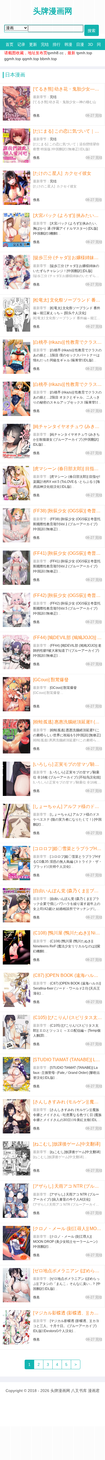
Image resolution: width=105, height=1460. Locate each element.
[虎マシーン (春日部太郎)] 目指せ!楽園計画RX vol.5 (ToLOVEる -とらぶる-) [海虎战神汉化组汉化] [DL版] (67, 468)
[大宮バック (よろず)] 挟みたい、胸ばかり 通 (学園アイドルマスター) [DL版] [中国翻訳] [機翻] (67, 215)
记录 (21, 44)
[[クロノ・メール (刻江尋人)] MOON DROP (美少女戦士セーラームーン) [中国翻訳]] (16, 1243)
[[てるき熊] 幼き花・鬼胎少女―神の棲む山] (16, 103)
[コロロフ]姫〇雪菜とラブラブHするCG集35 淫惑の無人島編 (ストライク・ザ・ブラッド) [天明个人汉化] (67, 848)
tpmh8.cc (55, 53)
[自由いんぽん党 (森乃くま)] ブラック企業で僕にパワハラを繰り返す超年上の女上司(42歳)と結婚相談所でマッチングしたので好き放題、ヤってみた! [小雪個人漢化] (67, 890)
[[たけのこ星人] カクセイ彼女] (16, 188)
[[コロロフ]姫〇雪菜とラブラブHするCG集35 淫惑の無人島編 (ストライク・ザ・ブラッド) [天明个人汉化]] (16, 863)
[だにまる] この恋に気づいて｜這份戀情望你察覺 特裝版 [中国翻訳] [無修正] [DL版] (67, 131)
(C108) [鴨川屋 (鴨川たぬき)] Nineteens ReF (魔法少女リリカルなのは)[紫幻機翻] (67, 933)
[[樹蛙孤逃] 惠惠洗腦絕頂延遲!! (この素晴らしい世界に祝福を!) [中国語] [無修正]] (16, 736)
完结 (45, 44)
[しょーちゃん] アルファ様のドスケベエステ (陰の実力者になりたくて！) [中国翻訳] (67, 806)
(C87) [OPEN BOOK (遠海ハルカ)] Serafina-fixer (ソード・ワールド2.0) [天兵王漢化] (67, 975)
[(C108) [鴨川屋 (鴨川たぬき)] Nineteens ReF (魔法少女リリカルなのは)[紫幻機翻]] (16, 947)
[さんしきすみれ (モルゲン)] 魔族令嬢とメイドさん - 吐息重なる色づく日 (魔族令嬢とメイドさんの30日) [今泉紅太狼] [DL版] (67, 1101)
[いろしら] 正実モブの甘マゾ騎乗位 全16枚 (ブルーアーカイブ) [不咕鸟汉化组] (67, 764)
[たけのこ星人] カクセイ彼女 (62, 173)
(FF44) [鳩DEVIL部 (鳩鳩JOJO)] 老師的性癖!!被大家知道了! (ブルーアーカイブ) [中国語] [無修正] (67, 637)
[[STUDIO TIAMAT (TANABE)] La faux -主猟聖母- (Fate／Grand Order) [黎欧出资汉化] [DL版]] (16, 1074)
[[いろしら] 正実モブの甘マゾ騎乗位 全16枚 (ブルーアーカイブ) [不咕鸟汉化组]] (16, 779)
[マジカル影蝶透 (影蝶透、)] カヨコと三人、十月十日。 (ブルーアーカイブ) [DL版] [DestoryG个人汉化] (67, 1312)
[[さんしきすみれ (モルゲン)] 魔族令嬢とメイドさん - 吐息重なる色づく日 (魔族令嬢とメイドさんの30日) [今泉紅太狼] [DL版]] (16, 1116)
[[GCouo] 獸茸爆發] (16, 694)
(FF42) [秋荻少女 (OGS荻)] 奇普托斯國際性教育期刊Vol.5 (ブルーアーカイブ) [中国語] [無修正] (67, 595)
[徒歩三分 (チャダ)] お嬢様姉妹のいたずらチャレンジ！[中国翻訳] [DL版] (67, 257)
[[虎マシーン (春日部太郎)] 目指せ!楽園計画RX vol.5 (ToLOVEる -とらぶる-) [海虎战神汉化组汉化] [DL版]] (16, 483)
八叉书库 (79, 1390)
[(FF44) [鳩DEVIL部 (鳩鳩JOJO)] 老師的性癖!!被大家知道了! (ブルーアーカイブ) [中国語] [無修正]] (16, 652)
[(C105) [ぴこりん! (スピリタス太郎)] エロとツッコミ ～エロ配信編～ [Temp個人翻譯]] (16, 1032)
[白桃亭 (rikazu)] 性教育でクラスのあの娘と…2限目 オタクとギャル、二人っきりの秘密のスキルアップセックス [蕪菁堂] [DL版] (67, 384)
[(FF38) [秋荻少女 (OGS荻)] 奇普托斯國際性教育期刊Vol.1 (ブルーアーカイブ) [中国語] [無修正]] (16, 525)
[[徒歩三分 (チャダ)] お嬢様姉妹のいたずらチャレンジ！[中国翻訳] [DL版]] (16, 272)
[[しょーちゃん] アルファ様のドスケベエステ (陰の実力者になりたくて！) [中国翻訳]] (16, 821)
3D (90, 44)
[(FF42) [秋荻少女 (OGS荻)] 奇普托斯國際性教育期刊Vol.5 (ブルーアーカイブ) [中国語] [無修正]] (16, 610)
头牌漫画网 (60, 1390)
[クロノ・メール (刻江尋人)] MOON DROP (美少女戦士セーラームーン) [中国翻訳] (67, 1228)
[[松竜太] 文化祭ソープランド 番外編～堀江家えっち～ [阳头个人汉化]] (16, 314)
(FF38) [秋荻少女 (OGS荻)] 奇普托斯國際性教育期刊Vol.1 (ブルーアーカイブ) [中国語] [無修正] (67, 510)
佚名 (36, 115)
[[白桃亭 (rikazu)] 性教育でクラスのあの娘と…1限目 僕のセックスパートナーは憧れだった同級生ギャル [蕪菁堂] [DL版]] (16, 356)
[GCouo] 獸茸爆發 (51, 679)
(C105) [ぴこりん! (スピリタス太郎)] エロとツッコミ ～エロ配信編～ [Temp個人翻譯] (67, 1017)
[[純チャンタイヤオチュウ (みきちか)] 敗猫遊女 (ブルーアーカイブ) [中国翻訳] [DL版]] (16, 441)
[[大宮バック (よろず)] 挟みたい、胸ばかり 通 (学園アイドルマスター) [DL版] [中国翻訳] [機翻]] (16, 230)
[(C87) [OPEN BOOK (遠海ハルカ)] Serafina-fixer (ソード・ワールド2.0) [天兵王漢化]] (16, 990)
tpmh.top (84, 53)
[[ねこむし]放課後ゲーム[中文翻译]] (16, 1158)
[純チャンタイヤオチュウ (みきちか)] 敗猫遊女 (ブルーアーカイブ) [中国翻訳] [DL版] (67, 426)
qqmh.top (30, 58)
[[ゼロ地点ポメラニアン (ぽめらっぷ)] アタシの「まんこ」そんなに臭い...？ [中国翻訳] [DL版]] (16, 1285)
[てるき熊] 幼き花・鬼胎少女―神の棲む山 (67, 89)
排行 (56, 44)
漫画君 (94, 1390)
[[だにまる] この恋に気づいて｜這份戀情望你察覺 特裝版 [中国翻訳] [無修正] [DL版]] (16, 145)
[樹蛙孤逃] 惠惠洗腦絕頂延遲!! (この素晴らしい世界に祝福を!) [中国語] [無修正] (67, 721)
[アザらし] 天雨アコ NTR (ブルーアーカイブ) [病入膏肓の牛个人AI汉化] (67, 1186)
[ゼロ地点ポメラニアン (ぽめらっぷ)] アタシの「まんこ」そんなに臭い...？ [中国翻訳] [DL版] (67, 1270)
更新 (33, 44)
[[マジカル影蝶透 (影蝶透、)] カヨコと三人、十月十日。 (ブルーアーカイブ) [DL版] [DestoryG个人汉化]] (16, 1327)
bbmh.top (48, 58)
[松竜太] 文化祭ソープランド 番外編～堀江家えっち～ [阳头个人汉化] (67, 300)
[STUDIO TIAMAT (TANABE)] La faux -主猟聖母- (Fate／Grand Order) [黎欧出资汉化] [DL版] (67, 1059)
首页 (9, 44)
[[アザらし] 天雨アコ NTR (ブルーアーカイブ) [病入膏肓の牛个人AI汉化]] (16, 1200)
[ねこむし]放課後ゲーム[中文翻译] (66, 1144)
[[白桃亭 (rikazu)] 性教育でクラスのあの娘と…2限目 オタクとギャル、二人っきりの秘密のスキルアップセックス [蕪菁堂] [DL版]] (16, 399)
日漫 (80, 44)
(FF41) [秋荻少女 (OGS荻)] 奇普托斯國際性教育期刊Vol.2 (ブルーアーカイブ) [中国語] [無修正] (67, 553)
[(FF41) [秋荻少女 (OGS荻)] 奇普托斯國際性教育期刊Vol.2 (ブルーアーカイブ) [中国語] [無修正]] (16, 568)
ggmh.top (12, 58)
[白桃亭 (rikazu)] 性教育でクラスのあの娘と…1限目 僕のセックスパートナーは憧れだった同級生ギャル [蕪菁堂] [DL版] (67, 342)
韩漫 (68, 44)
